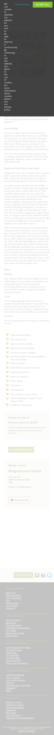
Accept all (42, 4)
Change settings (22, 4)
